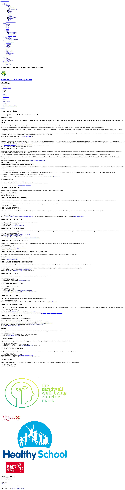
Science (10, 11)
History (9, 15)
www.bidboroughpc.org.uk (9, 145)
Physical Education (12, 8)
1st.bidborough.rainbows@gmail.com (24, 290)
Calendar (7, 47)
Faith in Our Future (7, 61)
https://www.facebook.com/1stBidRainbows (14, 292)
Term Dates (8, 46)
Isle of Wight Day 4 (12, 34)
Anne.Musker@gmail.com (78, 216)
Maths (9, 6)
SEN (7, 56)
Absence (7, 45)
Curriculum (8, 5)
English (9, 12)
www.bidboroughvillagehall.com (53, 176)
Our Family (5, 57)
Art (9, 13)
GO (18, 486)
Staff (7, 58)
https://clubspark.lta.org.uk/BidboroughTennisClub (51, 313)
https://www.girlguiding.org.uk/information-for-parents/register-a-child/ (22, 291)
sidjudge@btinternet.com (20, 248)
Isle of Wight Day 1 (12, 36)
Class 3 (7, 27)
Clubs (7, 48)
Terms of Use (8, 64)
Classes (4, 23)
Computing (10, 18)
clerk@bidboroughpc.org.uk (25, 143)
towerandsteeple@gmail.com (13, 335)
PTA (7, 50)
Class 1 (7, 25)
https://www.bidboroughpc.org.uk (36, 324)
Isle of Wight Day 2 (12, 32)
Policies (7, 52)
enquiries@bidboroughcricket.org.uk (22, 234)
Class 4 (7, 29)
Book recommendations (10, 22)
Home (4, 3)
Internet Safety (9, 54)
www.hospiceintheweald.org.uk (10, 259)
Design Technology (12, 17)
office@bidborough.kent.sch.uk (24, 185)
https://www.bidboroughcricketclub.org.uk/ (13, 235)
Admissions (8, 44)
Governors (8, 59)
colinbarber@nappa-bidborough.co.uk (37, 160)
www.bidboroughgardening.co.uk (15, 270)
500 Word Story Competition (12, 39)
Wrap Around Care (10, 51)
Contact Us (5, 63)
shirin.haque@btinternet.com (27, 345)
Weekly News (9, 38)
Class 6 (7, 31)
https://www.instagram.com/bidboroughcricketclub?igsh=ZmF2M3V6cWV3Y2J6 (22, 237)
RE (9, 10)
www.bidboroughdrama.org (10, 249)
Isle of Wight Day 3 (12, 33)
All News (2, 108)
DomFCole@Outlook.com (15, 311)
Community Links (9, 60)
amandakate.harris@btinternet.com (26, 355)
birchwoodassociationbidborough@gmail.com (13, 323)
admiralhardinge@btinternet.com (45, 323)
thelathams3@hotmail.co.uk (24, 280)
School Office (8, 43)
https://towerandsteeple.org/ (27, 136)
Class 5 (7, 30)
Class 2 (7, 26)
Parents (4, 40)
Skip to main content (5, 1)
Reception (8, 24)
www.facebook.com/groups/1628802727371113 (15, 325)
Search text (3, 486)
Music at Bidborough (12, 9)
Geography (10, 16)
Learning (5, 4)
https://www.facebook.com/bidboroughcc (13, 236)
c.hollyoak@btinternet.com (35, 311)
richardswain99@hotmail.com (17, 225)
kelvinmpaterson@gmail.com (25, 269)
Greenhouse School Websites (18, 488)
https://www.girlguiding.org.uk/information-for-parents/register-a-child (18, 216)
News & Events (6, 37)
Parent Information (9, 41)
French (9, 20)
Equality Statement (9, 53)
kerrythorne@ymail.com (52, 301)
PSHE (9, 19)
